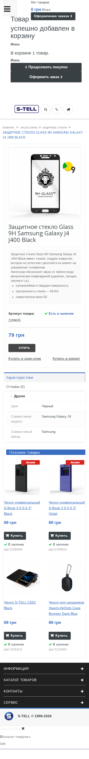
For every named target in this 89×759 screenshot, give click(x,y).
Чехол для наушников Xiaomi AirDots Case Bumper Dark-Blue (66, 608)
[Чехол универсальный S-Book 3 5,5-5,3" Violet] (67, 478)
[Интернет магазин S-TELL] (26, 108)
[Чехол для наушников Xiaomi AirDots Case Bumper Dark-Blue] (67, 578)
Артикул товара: (21, 313)
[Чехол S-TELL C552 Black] (22, 578)
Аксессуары (29, 127)
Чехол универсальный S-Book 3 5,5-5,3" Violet (67, 508)
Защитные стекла (54, 127)
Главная (8, 127)
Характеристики (19, 377)
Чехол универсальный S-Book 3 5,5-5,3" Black (22, 508)
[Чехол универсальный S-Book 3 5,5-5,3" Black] (22, 478)
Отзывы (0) (15, 386)
